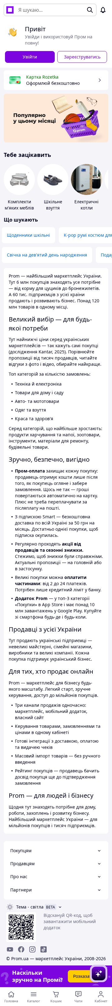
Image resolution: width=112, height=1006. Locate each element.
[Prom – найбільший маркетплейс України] (10, 10)
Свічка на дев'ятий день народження (47, 255)
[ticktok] (43, 949)
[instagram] (32, 949)
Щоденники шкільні (28, 235)
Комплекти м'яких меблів (19, 205)
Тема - (30, 907)
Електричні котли (86, 205)
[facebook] (21, 949)
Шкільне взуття (53, 205)
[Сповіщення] (103, 10)
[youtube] (10, 949)
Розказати (84, 976)
